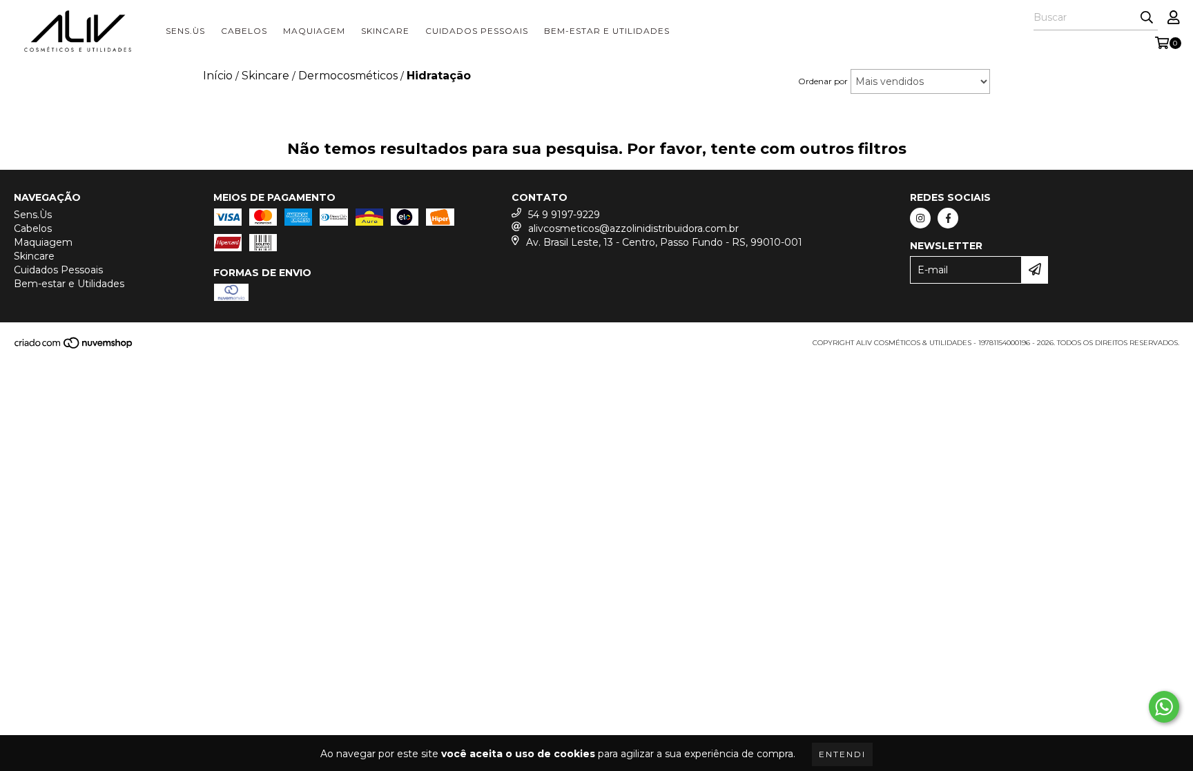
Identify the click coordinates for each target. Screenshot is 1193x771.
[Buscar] (1147, 18)
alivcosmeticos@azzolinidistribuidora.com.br (633, 228)
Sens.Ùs (185, 31)
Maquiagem (314, 31)
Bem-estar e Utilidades (607, 31)
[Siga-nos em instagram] (920, 218)
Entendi (842, 754)
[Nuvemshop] (74, 346)
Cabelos (244, 31)
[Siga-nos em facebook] (948, 218)
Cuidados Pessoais (476, 31)
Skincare (385, 31)
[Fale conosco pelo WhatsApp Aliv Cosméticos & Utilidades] (1164, 707)
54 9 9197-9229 (564, 214)
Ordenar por (823, 81)
